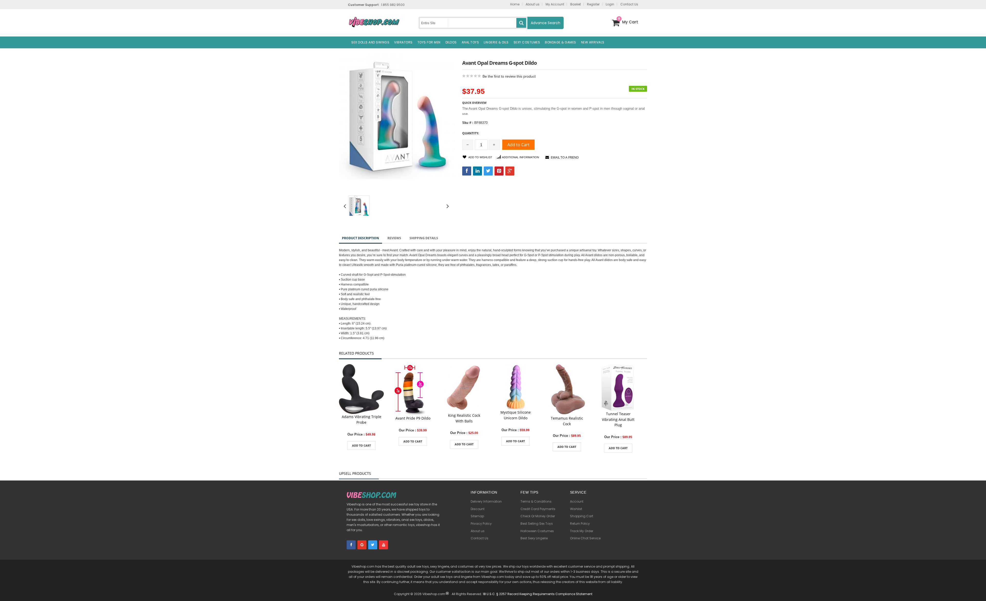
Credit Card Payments (537, 509)
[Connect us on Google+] (361, 544)
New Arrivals (592, 42)
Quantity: (470, 133)
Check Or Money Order (537, 516)
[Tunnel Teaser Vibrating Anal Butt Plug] (618, 387)
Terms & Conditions (536, 501)
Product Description (360, 238)
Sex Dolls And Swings (370, 42)
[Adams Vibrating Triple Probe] (361, 389)
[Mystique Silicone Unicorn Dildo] (515, 387)
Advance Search (545, 22)
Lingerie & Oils (496, 42)
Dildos (451, 42)
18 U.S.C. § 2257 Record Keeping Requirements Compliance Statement (537, 594)
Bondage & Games (560, 42)
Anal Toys (470, 42)
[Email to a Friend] (361, 415)
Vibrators (403, 42)
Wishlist (576, 509)
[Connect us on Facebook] (351, 544)
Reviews (394, 238)
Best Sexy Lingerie (534, 538)
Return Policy (580, 523)
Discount (478, 509)
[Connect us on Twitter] (372, 544)
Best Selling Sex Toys (536, 523)
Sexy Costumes (527, 42)
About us (478, 531)
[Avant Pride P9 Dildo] (413, 389)
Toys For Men (429, 42)
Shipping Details (424, 238)
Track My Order (581, 531)
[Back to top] (978, 589)
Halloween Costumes (537, 531)
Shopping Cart (581, 516)
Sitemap (477, 516)
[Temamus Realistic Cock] (567, 389)
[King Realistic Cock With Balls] (464, 388)
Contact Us (479, 538)
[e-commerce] (374, 22)
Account (576, 501)
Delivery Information (486, 501)
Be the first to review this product (509, 76)
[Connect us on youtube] (383, 544)
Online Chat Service (585, 538)
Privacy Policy (481, 523)
